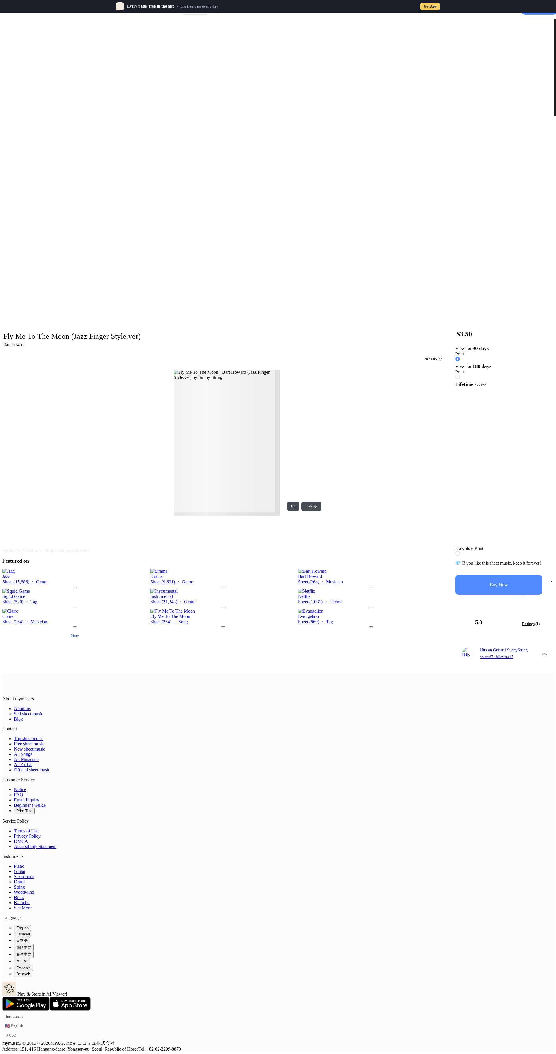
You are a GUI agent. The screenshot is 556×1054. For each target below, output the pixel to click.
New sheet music (29, 749)
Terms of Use (26, 830)
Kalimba (22, 902)
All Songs (23, 754)
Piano (19, 866)
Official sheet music (32, 769)
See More (23, 907)
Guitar (19, 871)
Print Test (24, 811)
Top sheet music (28, 738)
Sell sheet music (28, 713)
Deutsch (23, 974)
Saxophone (24, 876)
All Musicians (26, 759)
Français (23, 968)
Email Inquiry (26, 799)
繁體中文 (23, 947)
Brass (19, 897)
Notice (20, 789)
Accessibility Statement (35, 846)
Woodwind (24, 892)
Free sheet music (29, 743)
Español (23, 934)
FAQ (18, 794)
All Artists (23, 764)
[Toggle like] (544, 654)
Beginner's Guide (30, 805)
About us (22, 708)
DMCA (21, 841)
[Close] (436, 6)
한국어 (22, 961)
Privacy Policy (27, 836)
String (19, 887)
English (22, 928)
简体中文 (23, 954)
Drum (19, 881)
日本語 (22, 940)
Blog (18, 718)
